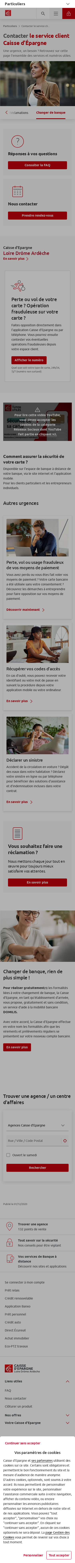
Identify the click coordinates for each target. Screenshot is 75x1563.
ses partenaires (42, 1460)
